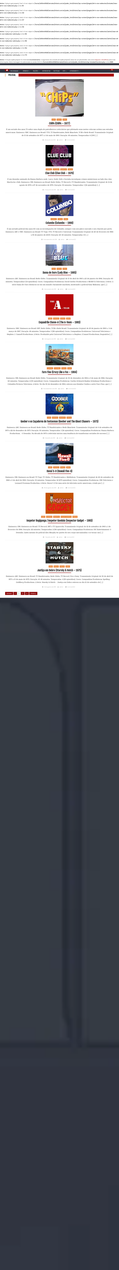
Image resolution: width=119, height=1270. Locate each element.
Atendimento (74, 71)
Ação (53, 119)
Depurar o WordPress (101, 60)
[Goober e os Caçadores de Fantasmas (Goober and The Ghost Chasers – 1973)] (59, 404)
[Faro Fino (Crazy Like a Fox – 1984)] (59, 354)
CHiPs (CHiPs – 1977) (59, 123)
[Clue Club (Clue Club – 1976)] (59, 155)
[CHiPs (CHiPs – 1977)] (59, 98)
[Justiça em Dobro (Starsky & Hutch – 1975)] (59, 552)
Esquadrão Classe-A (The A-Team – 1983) (59, 322)
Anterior (9, 593)
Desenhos (63, 169)
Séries (64, 119)
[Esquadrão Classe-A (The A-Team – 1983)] (59, 305)
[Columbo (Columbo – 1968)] (59, 205)
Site (64, 71)
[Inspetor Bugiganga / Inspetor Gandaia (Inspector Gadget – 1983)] (59, 503)
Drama (56, 566)
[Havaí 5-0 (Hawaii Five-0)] (59, 453)
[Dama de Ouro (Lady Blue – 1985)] (59, 255)
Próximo (33, 593)
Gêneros (26, 71)
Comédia (56, 169)
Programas (14, 71)
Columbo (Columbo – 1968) (59, 223)
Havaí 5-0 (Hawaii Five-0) (59, 471)
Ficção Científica (66, 517)
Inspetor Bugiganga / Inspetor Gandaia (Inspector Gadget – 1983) (59, 520)
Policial (59, 119)
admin (61, 140)
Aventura (48, 169)
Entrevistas (46, 71)
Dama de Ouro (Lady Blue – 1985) (59, 272)
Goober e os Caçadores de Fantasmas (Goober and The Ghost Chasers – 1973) (59, 421)
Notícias (57, 71)
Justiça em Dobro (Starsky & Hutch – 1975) (59, 570)
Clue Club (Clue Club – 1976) (59, 173)
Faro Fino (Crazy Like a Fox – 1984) (59, 372)
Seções (35, 71)
